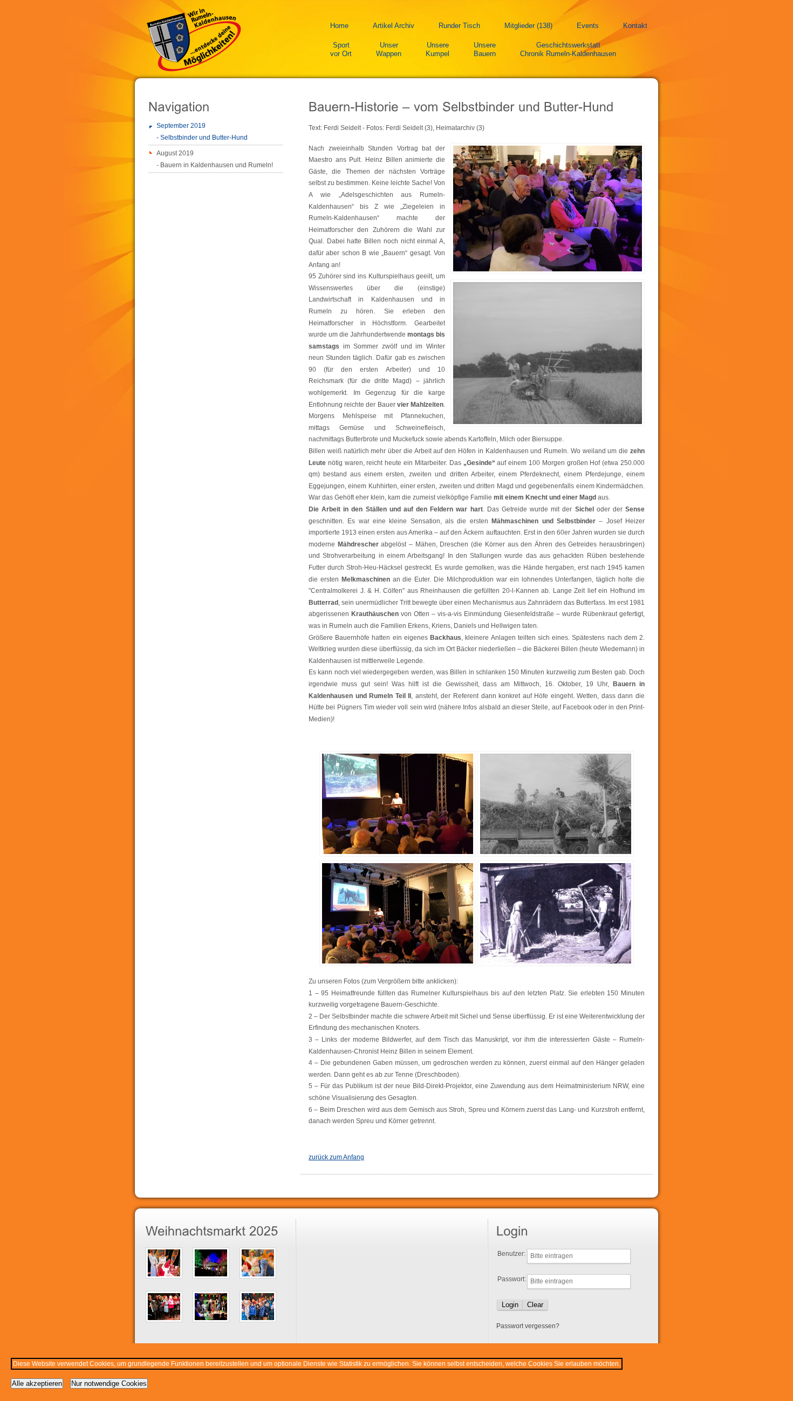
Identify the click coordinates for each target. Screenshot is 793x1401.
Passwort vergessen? (527, 1326)
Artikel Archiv (393, 26)
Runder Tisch (459, 26)
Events (588, 26)
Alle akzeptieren (37, 1383)
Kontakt (635, 26)
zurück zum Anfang (336, 1157)
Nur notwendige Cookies (109, 1383)
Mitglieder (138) (528, 26)
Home (339, 26)
